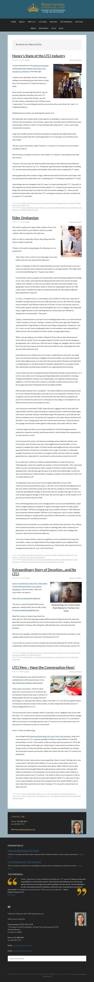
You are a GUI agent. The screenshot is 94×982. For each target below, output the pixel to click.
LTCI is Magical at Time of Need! (24, 862)
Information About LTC (20, 205)
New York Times (35, 655)
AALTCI (24, 796)
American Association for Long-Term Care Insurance (50, 736)
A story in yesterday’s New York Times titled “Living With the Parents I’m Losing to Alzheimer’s (29, 586)
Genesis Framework (79, 974)
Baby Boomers (27, 559)
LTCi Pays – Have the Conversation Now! (43, 667)
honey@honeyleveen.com (25, 829)
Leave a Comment (75, 60)
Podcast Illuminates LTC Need (23, 850)
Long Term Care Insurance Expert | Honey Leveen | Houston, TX (47, 8)
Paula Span (16, 659)
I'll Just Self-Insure (73, 203)
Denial (23, 203)
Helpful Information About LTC (54, 203)
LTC (67, 657)
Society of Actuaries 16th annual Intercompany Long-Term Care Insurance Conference (30, 68)
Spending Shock (32, 210)
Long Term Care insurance (56, 208)
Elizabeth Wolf (27, 657)
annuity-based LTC (28, 208)
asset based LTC (41, 208)
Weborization (48, 976)
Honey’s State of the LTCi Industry (38, 56)
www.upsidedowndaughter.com (26, 610)
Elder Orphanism (25, 218)
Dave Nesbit (34, 248)
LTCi (80, 208)
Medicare (22, 210)
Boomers (56, 559)
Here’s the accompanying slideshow (26, 598)
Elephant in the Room (34, 203)
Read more (11, 895)
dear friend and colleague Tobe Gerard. (27, 683)
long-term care (72, 208)
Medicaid (15, 210)
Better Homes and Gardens (43, 559)
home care (23, 562)
